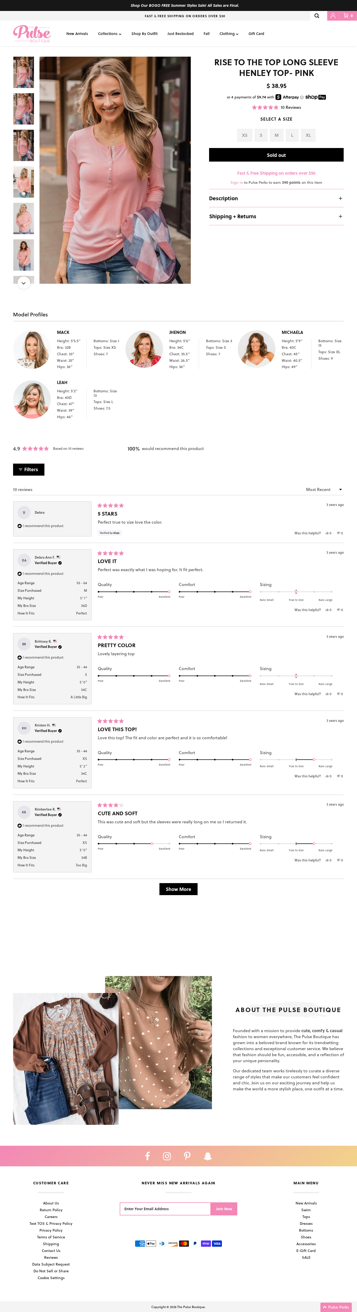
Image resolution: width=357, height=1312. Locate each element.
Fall (207, 33)
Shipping (51, 1243)
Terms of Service (51, 1237)
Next (24, 282)
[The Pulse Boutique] (32, 33)
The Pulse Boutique (191, 1306)
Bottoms (306, 1230)
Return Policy (51, 1210)
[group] (115, 170)
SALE (306, 1257)
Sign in (237, 182)
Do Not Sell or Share (51, 1271)
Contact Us (51, 1250)
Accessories (306, 1243)
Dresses (306, 1223)
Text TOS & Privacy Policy (51, 1223)
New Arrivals (77, 33)
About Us (51, 1203)
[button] (276, 107)
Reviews (51, 1257)
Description (223, 198)
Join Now (224, 1208)
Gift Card (256, 33)
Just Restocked (181, 33)
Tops (306, 1216)
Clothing (227, 33)
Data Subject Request (51, 1264)
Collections (108, 33)
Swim (306, 1210)
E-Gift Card (306, 1250)
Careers (51, 1216)
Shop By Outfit (144, 33)
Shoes (306, 1237)
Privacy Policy (50, 1230)
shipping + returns (232, 216)
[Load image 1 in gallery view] (115, 170)
